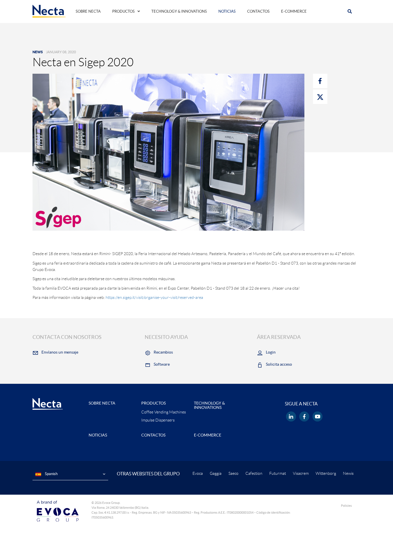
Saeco (233, 473)
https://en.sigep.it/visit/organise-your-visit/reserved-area (154, 297)
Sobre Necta (88, 11)
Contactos (258, 11)
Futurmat (277, 473)
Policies (346, 505)
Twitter (320, 97)
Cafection (253, 473)
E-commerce (294, 11)
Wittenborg (326, 473)
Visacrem (301, 473)
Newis (348, 473)
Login (271, 352)
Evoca (197, 473)
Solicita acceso (279, 364)
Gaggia (216, 473)
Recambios (163, 352)
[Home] (49, 11)
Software (162, 364)
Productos (123, 11)
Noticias (227, 11)
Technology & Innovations (179, 11)
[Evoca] (58, 510)
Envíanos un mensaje (59, 352)
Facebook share (320, 81)
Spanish (51, 474)
